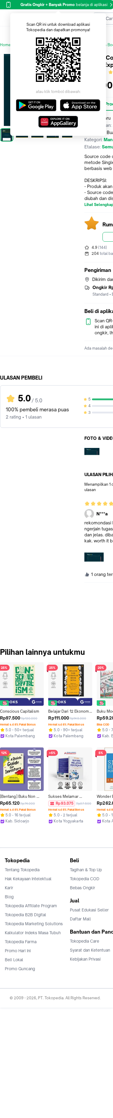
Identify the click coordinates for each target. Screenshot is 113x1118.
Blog (9, 896)
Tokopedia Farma (20, 941)
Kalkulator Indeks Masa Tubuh (33, 932)
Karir (9, 887)
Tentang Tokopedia (22, 869)
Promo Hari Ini (18, 950)
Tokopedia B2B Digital (25, 914)
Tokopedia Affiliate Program (31, 905)
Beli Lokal (14, 959)
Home (5, 45)
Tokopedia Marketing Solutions (34, 923)
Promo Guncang (20, 968)
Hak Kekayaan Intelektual (28, 878)
